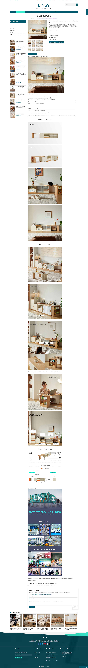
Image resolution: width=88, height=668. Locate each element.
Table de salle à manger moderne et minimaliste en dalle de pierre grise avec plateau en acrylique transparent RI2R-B (20, 87)
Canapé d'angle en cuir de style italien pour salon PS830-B (21, 67)
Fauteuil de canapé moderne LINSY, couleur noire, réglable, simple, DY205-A (45, 583)
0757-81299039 (64, 656)
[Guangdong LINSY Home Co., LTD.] (44, 5)
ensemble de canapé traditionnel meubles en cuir (52, 660)
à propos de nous (37, 652)
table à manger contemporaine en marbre (52, 657)
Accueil (32, 18)
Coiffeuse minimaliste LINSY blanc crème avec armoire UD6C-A (20, 114)
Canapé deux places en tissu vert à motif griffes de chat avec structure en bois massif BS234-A (57, 629)
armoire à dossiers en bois (50, 655)
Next (77, 612)
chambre (11, 26)
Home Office (12, 32)
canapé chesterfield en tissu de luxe (52, 650)
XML (35, 659)
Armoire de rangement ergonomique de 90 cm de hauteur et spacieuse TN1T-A (20, 94)
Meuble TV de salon (38, 578)
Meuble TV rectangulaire (46, 578)
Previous (76, 612)
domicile (36, 650)
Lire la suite (18, 42)
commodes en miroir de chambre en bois (52, 654)
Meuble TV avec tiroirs (32, 580)
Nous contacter (52, 42)
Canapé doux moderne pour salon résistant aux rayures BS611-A (20, 41)
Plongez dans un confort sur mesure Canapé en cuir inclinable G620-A (20, 80)
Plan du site (36, 657)
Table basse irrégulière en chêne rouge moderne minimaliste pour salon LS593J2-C (71, 629)
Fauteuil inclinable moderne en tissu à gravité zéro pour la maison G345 (21, 47)
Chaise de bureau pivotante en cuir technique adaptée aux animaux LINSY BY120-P (21, 107)
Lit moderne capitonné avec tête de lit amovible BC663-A (20, 100)
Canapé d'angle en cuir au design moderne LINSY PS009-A (42, 629)
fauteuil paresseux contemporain (51, 652)
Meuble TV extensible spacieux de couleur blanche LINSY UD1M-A (42, 594)
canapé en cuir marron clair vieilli (51, 659)
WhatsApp (60, 42)
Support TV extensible (55, 578)
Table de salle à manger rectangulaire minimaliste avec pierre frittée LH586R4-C (21, 74)
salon (10, 24)
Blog (35, 655)
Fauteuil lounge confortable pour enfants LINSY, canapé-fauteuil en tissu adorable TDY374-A (20, 61)
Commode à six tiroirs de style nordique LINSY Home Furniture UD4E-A (44, 585)
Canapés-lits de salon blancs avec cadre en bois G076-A (16, 629)
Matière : (40, 594)
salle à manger (12, 28)
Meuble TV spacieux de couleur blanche (66, 578)
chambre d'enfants (12, 30)
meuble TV (30, 578)
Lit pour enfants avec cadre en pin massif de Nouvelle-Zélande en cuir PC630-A (21, 54)
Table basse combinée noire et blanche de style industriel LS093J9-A (29, 629)
